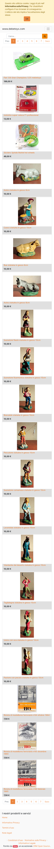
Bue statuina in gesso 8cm (16, 265)
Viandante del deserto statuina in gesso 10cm (25, 565)
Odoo (15, 846)
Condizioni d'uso (15, 840)
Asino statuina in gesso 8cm (17, 190)
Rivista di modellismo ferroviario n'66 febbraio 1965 (24, 790)
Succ (47, 41)
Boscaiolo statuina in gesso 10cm (19, 415)
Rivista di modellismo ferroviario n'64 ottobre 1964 (27, 715)
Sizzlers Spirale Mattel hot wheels (19, 152)
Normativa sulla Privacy (35, 840)
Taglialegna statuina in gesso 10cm (20, 602)
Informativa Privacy (11, 822)
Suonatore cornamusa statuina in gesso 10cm (24, 490)
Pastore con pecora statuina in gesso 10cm (23, 677)
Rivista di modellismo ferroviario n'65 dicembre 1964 (25, 752)
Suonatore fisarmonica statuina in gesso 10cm (25, 377)
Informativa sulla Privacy (16, 6)
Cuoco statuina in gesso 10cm (17, 227)
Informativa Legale (27, 843)
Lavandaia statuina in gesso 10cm (19, 527)
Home (4, 817)
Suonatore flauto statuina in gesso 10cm (22, 340)
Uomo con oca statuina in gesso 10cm (21, 640)
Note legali (7, 833)
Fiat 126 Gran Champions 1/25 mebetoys (22, 77)
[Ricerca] (44, 36)
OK (27, 19)
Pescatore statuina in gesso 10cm (19, 452)
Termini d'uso (8, 828)
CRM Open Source (41, 846)
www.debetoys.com (13, 28)
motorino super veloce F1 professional (21, 115)
